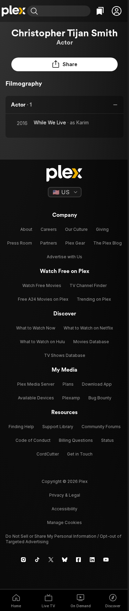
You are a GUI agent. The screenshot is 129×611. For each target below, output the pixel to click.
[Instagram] (23, 559)
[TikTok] (37, 559)
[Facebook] (78, 559)
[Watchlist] (100, 11)
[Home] (14, 11)
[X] (51, 559)
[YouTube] (106, 559)
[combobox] (65, 10)
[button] (116, 11)
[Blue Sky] (65, 559)
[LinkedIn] (92, 559)
